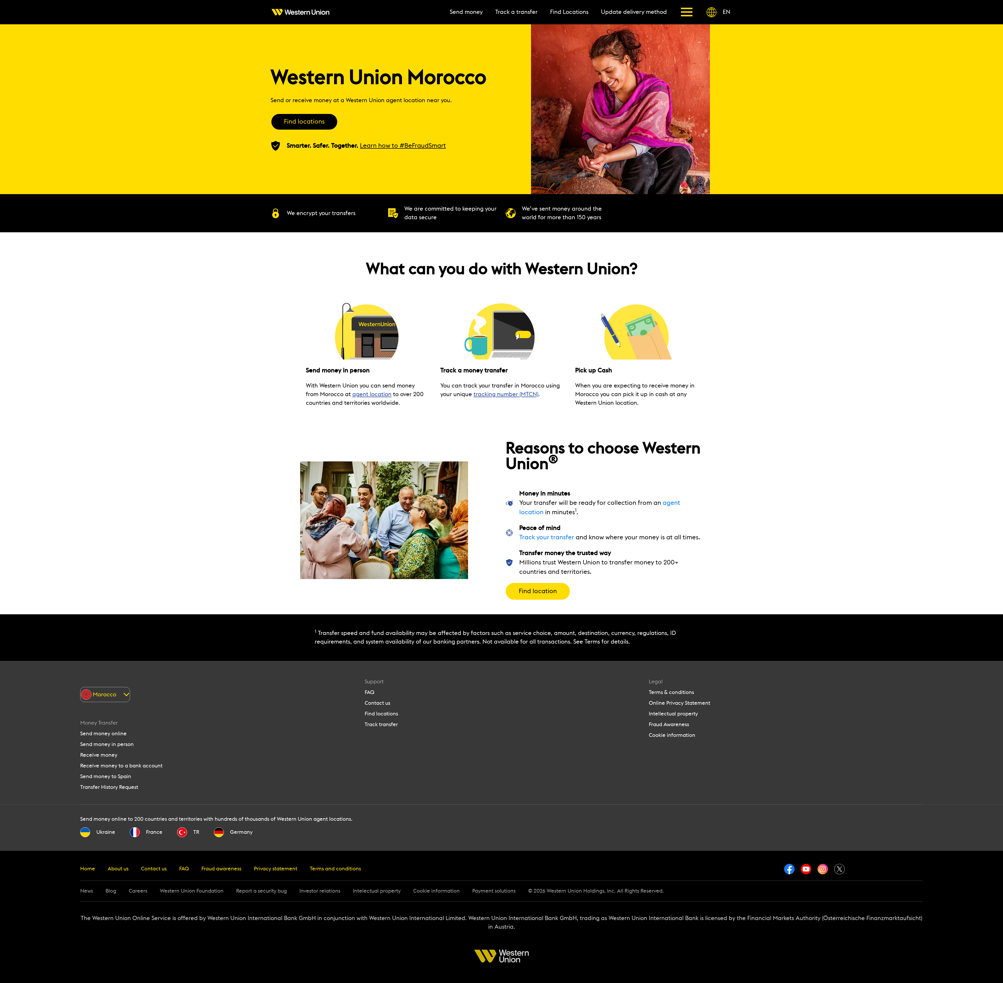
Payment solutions (494, 891)
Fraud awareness (221, 868)
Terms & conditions (671, 692)
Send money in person (107, 744)
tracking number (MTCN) (506, 394)
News (86, 891)
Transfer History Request (109, 787)
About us (118, 868)
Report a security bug (261, 891)
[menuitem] (303, 12)
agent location (372, 394)
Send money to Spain (105, 776)
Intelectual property (377, 891)
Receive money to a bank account (121, 765)
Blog (111, 891)
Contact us (377, 703)
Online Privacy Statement (679, 703)
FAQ (369, 692)
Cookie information (672, 735)
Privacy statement (275, 868)
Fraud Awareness (669, 724)
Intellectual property (673, 713)
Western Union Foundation (192, 891)
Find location (538, 591)
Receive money (98, 755)
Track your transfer (546, 537)
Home (87, 868)
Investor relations (319, 891)
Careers (138, 891)
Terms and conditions (335, 868)
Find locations (304, 122)
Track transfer (381, 724)
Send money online (103, 733)
